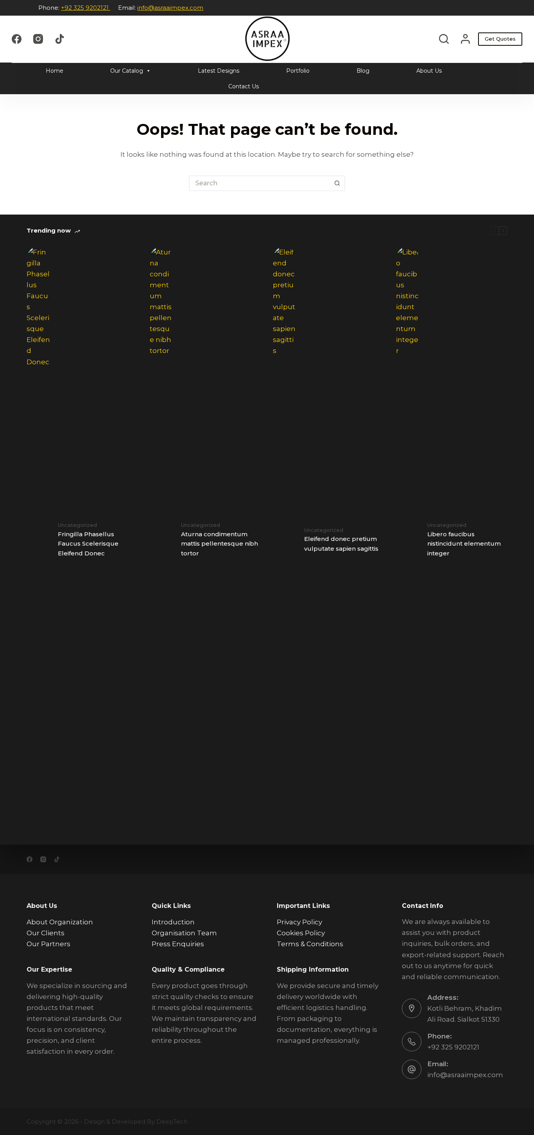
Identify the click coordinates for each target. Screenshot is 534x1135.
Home (54, 70)
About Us (429, 70)
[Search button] (337, 183)
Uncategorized (77, 525)
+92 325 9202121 (85, 7)
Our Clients (46, 933)
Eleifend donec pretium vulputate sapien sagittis (341, 543)
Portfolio (298, 70)
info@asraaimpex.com (170, 7)
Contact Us (243, 86)
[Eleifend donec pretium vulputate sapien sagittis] (284, 540)
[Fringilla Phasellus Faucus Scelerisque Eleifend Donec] (38, 540)
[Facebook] (17, 39)
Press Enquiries (178, 944)
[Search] (444, 39)
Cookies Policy (301, 933)
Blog (363, 70)
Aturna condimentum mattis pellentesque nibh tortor (219, 543)
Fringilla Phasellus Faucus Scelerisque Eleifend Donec (88, 543)
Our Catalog (126, 70)
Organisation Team (184, 933)
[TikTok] (60, 39)
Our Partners (48, 944)
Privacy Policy (299, 922)
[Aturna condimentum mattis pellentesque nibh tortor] (161, 540)
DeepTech (172, 1121)
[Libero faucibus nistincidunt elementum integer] (407, 540)
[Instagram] (38, 39)
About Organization (60, 922)
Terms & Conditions (310, 944)
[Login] (465, 39)
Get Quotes (500, 39)
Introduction (173, 922)
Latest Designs (218, 70)
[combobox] (260, 183)
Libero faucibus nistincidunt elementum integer (464, 543)
